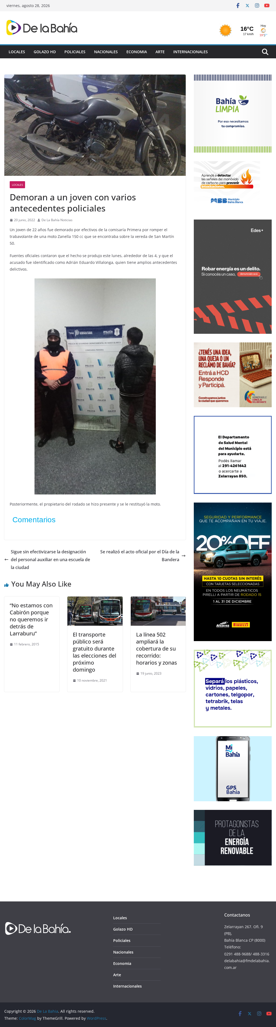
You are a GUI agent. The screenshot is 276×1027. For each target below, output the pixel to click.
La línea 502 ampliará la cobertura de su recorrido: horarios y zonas (156, 648)
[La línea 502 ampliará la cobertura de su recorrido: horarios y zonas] (158, 600)
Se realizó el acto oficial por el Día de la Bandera (139, 556)
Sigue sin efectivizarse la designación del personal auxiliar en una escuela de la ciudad (50, 559)
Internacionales (190, 51)
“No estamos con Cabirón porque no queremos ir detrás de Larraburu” (31, 619)
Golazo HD (45, 51)
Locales (17, 51)
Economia (136, 51)
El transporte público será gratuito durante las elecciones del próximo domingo (94, 652)
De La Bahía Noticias (57, 220)
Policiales (74, 51)
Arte (160, 51)
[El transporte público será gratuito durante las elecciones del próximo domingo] (94, 600)
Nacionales (106, 51)
